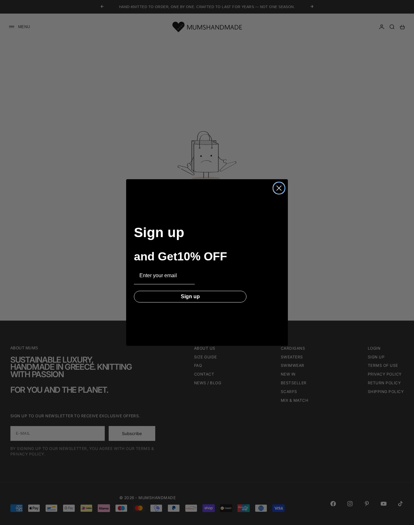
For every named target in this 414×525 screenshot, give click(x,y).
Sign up (190, 296)
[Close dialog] (279, 188)
